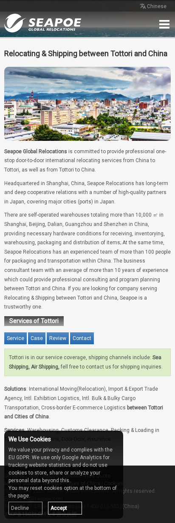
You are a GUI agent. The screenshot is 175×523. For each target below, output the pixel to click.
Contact (82, 338)
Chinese (157, 6)
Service (15, 338)
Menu (164, 24)
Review (57, 338)
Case (37, 338)
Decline (20, 508)
